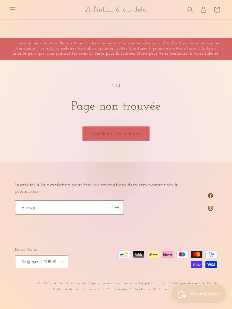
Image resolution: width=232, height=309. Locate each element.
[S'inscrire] (117, 207)
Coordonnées (117, 288)
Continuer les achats (116, 133)
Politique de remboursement (76, 288)
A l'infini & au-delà (71, 282)
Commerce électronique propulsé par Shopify (127, 282)
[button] (12, 9)
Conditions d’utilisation (154, 288)
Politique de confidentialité (194, 282)
